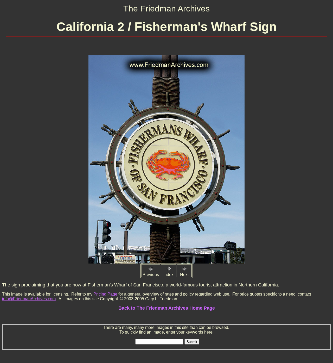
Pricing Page (105, 294)
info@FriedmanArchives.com (29, 299)
